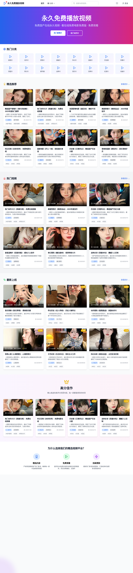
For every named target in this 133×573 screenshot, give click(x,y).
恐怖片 (9, 363)
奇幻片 (52, 261)
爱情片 (74, 120)
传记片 (52, 319)
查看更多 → (125, 84)
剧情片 (9, 120)
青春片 (106, 160)
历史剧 (74, 160)
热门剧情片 (58, 33)
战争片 (95, 261)
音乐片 (9, 319)
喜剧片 (41, 160)
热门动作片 (75, 33)
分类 (51, 3)
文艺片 (52, 363)
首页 (42, 3)
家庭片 (9, 261)
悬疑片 (106, 120)
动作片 (41, 120)
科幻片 (9, 160)
